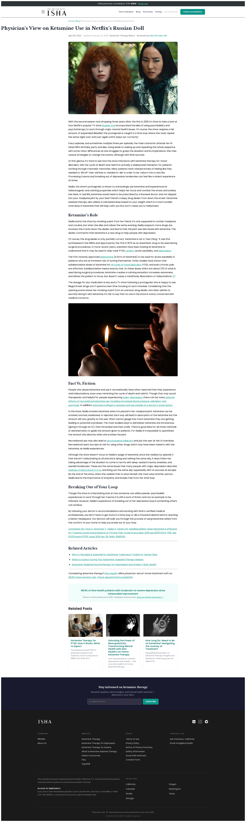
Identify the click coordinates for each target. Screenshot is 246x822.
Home (71, 21)
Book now (143, 3)
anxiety (130, 250)
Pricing (158, 11)
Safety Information (135, 751)
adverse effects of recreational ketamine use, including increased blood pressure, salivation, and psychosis (121, 401)
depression (165, 250)
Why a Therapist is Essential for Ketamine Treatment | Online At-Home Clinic (114, 554)
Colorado (130, 789)
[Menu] (43, 12)
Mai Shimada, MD (158, 35)
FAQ (84, 759)
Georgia (130, 798)
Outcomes (148, 11)
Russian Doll (108, 125)
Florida (129, 793)
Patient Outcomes (91, 755)
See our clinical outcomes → (150, 597)
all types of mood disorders (126, 264)
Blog (138, 11)
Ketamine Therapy (91, 739)
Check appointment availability (115, 577)
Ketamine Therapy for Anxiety (96, 747)
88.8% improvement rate (82, 577)
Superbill (86, 763)
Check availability (192, 11)
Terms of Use (132, 739)
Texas (172, 793)
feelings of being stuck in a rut (85, 470)
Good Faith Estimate (136, 755)
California (130, 784)
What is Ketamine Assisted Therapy (99, 751)
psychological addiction (120, 440)
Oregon (172, 784)
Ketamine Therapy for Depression (98, 743)
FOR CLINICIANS (171, 12)
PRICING (41, 739)
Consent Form (133, 759)
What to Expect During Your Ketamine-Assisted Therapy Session (108, 559)
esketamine (106, 257)
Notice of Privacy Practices (139, 747)
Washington (175, 789)
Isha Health (110, 573)
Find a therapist (126, 11)
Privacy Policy (132, 743)
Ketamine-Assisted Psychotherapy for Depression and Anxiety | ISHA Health (114, 564)
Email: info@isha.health (181, 743)
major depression (132, 397)
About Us (42, 743)
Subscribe (151, 701)
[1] (174, 276)
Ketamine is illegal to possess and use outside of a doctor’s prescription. (133, 405)
